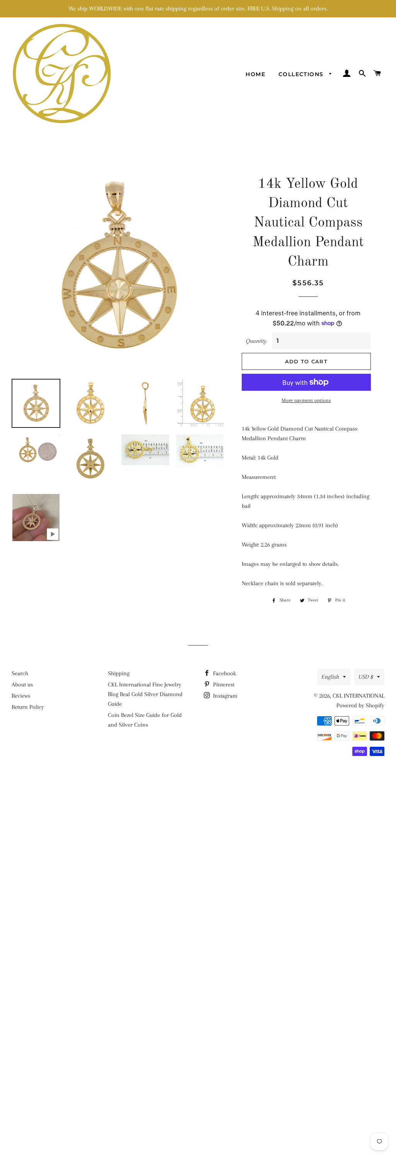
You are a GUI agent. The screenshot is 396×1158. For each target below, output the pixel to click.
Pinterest (223, 684)
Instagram (224, 695)
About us (22, 684)
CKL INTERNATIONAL (358, 695)
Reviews (21, 695)
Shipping (119, 673)
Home (255, 74)
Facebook (224, 673)
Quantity (256, 340)
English (330, 676)
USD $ (365, 676)
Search (20, 673)
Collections (302, 74)
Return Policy (28, 706)
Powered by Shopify (360, 705)
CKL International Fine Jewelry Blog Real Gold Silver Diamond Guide (145, 694)
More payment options (306, 400)
